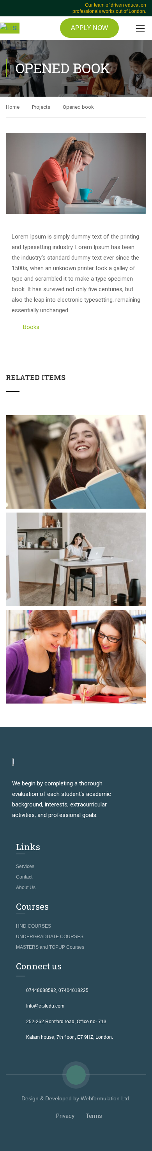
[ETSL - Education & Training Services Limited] (9, 28)
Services (25, 866)
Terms (94, 1115)
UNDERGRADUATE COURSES (49, 936)
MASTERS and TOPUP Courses (50, 947)
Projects (41, 107)
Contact (24, 877)
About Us (25, 887)
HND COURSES (33, 926)
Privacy (65, 1115)
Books (31, 327)
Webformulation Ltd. (106, 1098)
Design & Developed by (51, 1098)
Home (12, 107)
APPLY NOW (89, 28)
